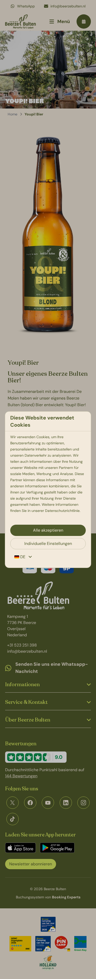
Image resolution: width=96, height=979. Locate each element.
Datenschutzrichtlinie (62, 510)
